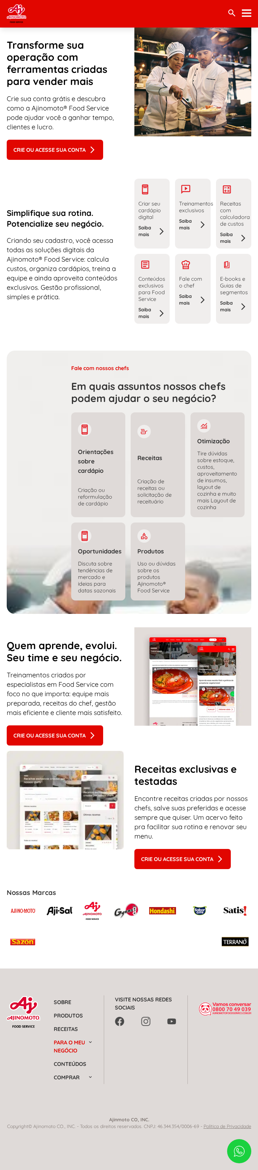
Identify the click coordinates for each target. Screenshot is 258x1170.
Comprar (67, 1077)
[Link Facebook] (119, 1021)
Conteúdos (70, 1064)
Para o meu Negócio (69, 1046)
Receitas (66, 1029)
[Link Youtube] (172, 1021)
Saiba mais (144, 231)
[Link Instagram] (145, 1021)
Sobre (62, 1002)
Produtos (68, 1015)
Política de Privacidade (227, 1126)
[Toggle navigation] (246, 13)
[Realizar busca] (231, 13)
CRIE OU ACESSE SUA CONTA (49, 149)
